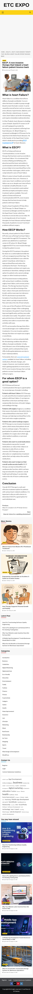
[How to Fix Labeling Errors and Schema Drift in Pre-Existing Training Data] (16, 863)
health (5, 794)
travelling (22, 809)
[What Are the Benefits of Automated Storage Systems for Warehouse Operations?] (16, 956)
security (13, 804)
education (6, 791)
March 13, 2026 (11, 550)
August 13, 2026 (14, 972)
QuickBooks (13, 802)
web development (15, 812)
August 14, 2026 (14, 941)
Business (5, 572)
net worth (5, 802)
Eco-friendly (6, 674)
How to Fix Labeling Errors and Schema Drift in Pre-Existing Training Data (16, 628)
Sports (4, 745)
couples (17, 785)
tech (22, 807)
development (5, 788)
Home (16, 794)
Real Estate (5, 731)
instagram (17, 797)
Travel (4, 748)
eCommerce (26, 788)
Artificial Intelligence (7, 783)
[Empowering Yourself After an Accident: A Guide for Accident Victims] (16, 564)
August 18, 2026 (14, 910)
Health (4, 60)
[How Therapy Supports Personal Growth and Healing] (16, 594)
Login (4, 768)
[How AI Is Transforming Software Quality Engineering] (16, 832)
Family (4, 684)
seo (16, 804)
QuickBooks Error (21, 802)
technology (6, 809)
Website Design (25, 812)
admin (5, 550)
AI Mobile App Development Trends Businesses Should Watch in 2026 (16, 639)
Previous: (14, 508)
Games (4, 704)
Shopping (5, 741)
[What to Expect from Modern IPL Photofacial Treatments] (16, 534)
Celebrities (5, 664)
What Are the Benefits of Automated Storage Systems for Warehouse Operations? (16, 644)
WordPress (5, 755)
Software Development (14, 807)
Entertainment (6, 681)
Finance (4, 691)
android (4, 779)
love (3, 799)
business (17, 782)
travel (16, 809)
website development (8, 814)
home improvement (8, 797)
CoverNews (25, 989)
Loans (26, 797)
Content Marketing (10, 785)
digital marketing (16, 788)
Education (5, 678)
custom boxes (23, 785)
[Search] (30, 12)
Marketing (5, 725)
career (4, 785)
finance (18, 791)
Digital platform (7, 671)
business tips (26, 783)
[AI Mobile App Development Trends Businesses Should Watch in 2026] (16, 925)
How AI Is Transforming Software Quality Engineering (14, 623)
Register (4, 765)
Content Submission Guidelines (11, 772)
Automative (5, 657)
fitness (23, 791)
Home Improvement (8, 711)
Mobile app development (20, 799)
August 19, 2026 (14, 879)
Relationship (6, 735)
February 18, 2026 (12, 610)
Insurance (5, 714)
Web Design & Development (10, 751)
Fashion (4, 688)
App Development (15, 779)
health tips (11, 794)
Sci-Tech (4, 738)
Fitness (4, 694)
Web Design (5, 812)
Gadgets (5, 701)
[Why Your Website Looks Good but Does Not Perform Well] (16, 894)
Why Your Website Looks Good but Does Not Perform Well (15, 634)
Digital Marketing (7, 667)
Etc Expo (16, 5)
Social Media (23, 804)
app (7, 779)
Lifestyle (5, 721)
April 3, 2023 (15, 70)
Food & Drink (6, 698)
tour (12, 809)
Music (4, 728)
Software (4, 807)
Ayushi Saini (6, 848)
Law (3, 718)
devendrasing (7, 70)
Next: (17, 513)
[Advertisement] (16, 32)
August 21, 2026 (14, 848)
